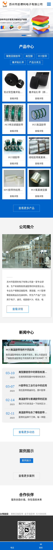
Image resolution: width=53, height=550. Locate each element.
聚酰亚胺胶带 (13, 56)
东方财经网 (41, 514)
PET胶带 (42, 56)
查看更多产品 (26, 208)
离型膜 (29, 56)
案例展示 (26, 460)
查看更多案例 (26, 475)
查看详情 (17, 309)
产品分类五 (35, 62)
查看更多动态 (26, 432)
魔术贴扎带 (18, 62)
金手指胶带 (29, 514)
